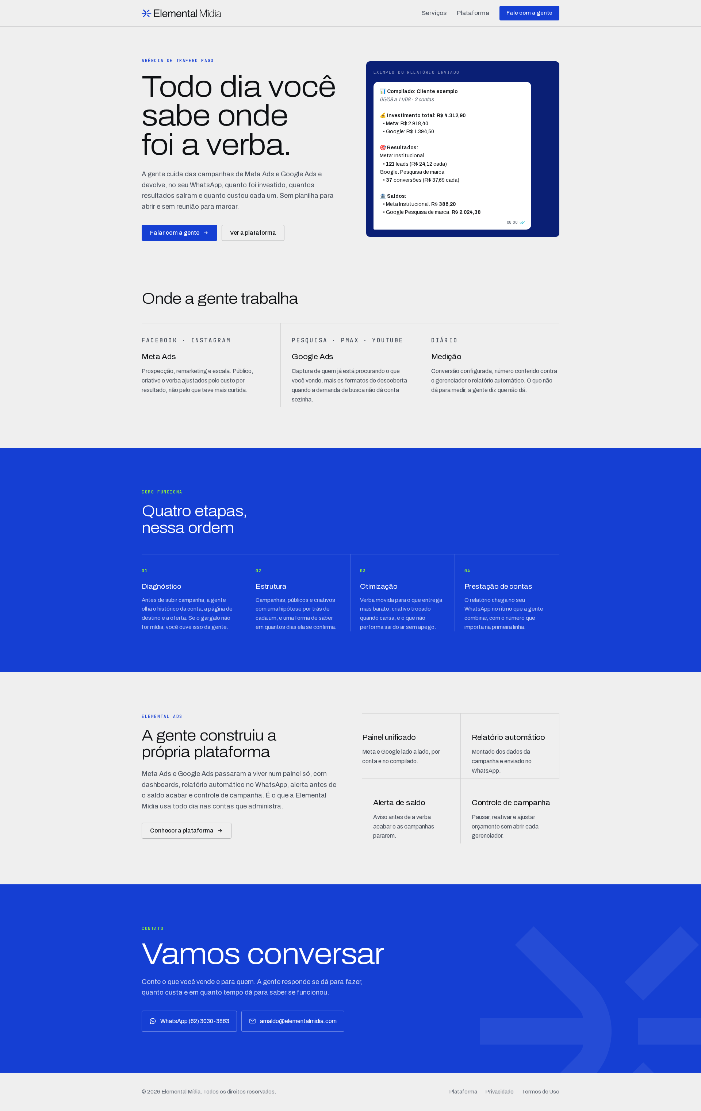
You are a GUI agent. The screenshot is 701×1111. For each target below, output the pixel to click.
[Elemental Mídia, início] (181, 13)
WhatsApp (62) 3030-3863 (194, 1021)
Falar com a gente (174, 233)
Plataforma (473, 12)
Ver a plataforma (253, 233)
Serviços (434, 12)
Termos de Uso (540, 1092)
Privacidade (499, 1092)
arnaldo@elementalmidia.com (298, 1021)
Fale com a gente (529, 13)
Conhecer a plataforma (182, 830)
